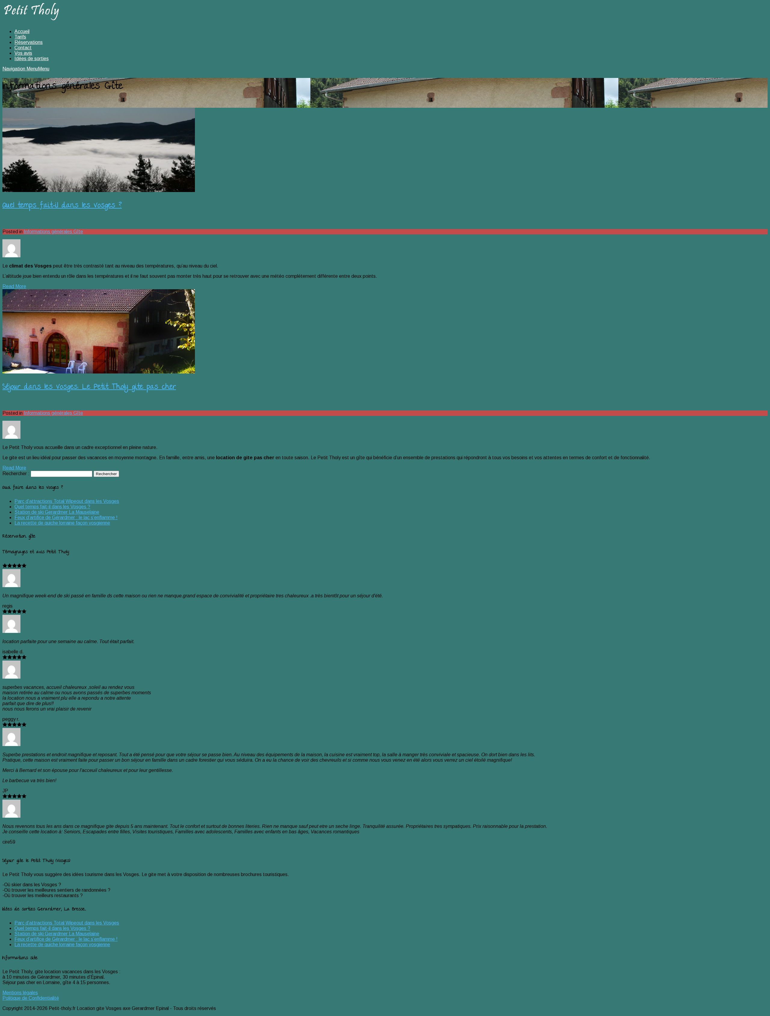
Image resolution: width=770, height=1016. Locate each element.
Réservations (28, 42)
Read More (14, 286)
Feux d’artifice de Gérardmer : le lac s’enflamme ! (66, 517)
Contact (23, 47)
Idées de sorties (31, 58)
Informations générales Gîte (53, 231)
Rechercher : (15, 473)
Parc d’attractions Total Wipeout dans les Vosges (66, 501)
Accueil (21, 31)
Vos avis (23, 53)
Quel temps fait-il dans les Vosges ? (62, 206)
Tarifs (20, 36)
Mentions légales (20, 992)
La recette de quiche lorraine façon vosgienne (62, 522)
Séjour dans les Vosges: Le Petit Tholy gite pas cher (89, 387)
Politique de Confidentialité (30, 998)
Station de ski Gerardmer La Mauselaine (56, 512)
